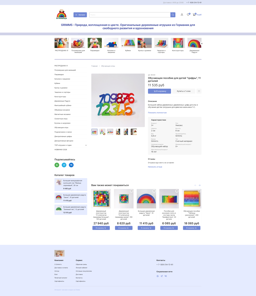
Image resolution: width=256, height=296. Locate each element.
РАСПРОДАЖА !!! (61, 50)
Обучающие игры (108, 66)
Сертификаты (59, 281)
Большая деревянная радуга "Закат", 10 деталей (146, 213)
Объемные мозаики (62, 110)
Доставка (79, 274)
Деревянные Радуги (194, 51)
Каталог (82, 15)
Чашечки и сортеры (161, 51)
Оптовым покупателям (84, 271)
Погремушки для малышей (78, 51)
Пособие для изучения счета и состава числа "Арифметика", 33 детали (169, 215)
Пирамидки (94, 50)
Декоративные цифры (63, 136)
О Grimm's (58, 264)
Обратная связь (81, 264)
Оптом (56, 271)
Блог (56, 274)
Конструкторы (178, 50)
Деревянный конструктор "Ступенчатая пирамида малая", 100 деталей (123, 215)
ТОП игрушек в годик (63, 145)
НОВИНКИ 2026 (60, 150)
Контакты (79, 278)
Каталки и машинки (111, 51)
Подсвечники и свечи (63, 132)
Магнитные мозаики (62, 114)
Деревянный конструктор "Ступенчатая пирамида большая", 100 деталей (101, 215)
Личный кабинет (81, 268)
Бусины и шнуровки (62, 123)
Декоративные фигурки (63, 141)
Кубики (128, 50)
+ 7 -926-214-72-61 (194, 2)
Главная (94, 66)
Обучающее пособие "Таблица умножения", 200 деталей (191, 214)
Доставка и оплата (61, 268)
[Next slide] (141, 100)
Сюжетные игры (61, 119)
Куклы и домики (144, 50)
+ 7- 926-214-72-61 (164, 265)
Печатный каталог (60, 278)
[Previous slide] (94, 100)
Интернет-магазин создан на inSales (67, 290)
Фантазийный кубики (62, 105)
